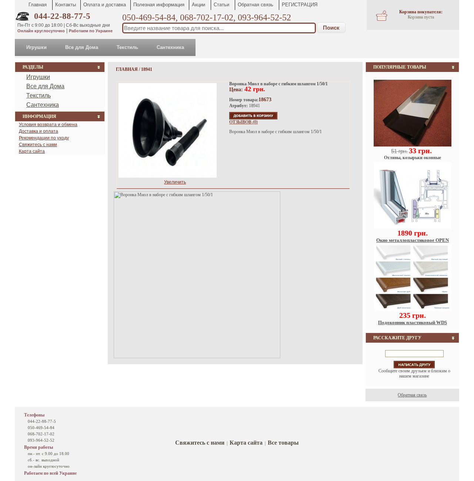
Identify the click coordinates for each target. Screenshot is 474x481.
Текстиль (127, 47)
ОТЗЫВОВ (243, 122)
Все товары (283, 442)
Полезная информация (158, 4)
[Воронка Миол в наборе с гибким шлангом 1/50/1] (167, 124)
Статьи (221, 4)
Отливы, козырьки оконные (412, 157)
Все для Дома (81, 47)
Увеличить (175, 182)
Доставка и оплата (38, 131)
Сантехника (170, 47)
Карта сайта (32, 151)
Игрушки (36, 47)
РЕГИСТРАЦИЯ (299, 4)
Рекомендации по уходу (44, 138)
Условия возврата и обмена (48, 124)
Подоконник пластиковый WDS (412, 322)
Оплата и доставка (104, 4)
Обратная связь (255, 4)
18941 (146, 69)
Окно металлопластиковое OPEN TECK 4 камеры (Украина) (412, 243)
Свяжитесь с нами (38, 144)
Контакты (65, 4)
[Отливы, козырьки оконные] (412, 145)
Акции (198, 4)
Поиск (331, 27)
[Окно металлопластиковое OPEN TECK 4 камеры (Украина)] (412, 227)
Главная (38, 4)
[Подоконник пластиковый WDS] (412, 309)
